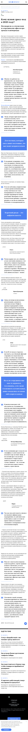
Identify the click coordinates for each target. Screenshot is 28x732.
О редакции (14, 700)
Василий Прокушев (9, 623)
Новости (14, 702)
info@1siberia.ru (4, 711)
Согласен (6, 729)
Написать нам (14, 719)
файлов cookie (12, 726)
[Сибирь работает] (14, 2)
